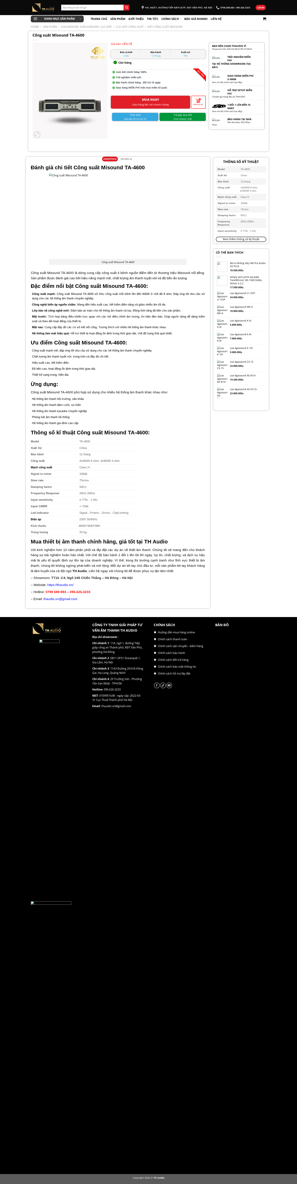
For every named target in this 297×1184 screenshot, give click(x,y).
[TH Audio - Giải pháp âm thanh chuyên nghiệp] (43, 8)
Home (35, 27)
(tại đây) (238, 82)
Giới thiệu (136, 19)
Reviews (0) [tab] (126, 159)
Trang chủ (99, 19)
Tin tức (152, 19)
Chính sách (170, 19)
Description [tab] (109, 159)
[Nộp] (126, 7)
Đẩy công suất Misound (165, 27)
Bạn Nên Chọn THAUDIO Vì (229, 46)
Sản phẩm (117, 19)
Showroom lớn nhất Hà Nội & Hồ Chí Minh (232, 49)
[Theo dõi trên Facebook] (157, 685)
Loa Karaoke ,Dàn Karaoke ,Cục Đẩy (86, 27)
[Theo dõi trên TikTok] (163, 685)
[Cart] (264, 19)
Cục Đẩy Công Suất (130, 27)
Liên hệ (216, 19)
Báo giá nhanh (196, 19)
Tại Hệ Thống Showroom (229, 63)
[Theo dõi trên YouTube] (169, 685)
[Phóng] (37, 134)
